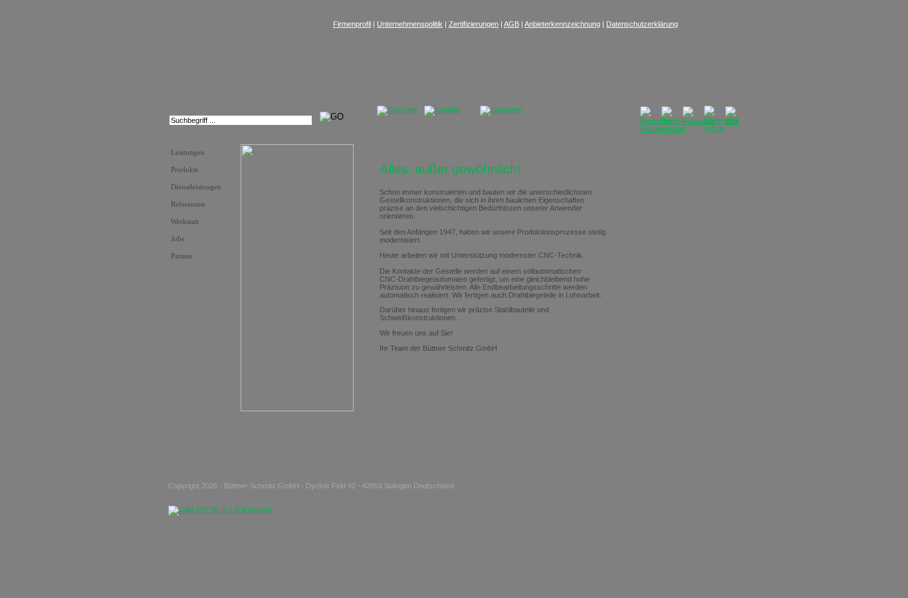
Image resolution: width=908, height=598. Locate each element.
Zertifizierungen (474, 24)
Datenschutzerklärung (642, 24)
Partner (182, 256)
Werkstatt (185, 221)
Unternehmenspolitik (410, 24)
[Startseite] (397, 110)
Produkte (185, 169)
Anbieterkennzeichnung (562, 24)
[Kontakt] (441, 110)
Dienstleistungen (196, 187)
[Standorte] (501, 110)
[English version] (673, 129)
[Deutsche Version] (655, 129)
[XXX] (732, 121)
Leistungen (188, 152)
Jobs (177, 239)
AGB (511, 24)
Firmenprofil (352, 24)
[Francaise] (699, 121)
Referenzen (188, 204)
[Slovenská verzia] (721, 128)
